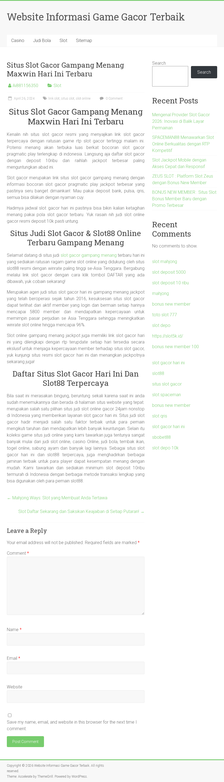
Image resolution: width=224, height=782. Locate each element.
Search (159, 63)
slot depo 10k (165, 447)
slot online (83, 98)
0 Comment (114, 98)
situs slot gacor (167, 384)
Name (14, 629)
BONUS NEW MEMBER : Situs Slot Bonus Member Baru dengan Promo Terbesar (184, 199)
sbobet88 (161, 437)
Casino (17, 40)
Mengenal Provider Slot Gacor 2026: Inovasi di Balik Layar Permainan (181, 121)
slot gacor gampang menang (89, 255)
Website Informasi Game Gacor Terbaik (96, 16)
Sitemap (84, 40)
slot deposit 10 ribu (170, 282)
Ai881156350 (25, 85)
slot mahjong (164, 261)
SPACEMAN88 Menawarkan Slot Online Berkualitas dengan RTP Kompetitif (183, 144)
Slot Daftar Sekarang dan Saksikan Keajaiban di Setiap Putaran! (81, 511)
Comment (18, 553)
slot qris (159, 416)
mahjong (160, 293)
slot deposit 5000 (169, 272)
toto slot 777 (164, 314)
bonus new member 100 (175, 346)
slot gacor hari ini (168, 362)
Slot (63, 40)
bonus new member (171, 304)
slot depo (161, 325)
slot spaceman (166, 394)
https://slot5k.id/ (167, 336)
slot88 (158, 373)
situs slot (67, 98)
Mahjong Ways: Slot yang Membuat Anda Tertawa (57, 497)
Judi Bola (42, 40)
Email (13, 658)
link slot (54, 98)
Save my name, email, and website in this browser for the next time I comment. (72, 725)
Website (14, 687)
